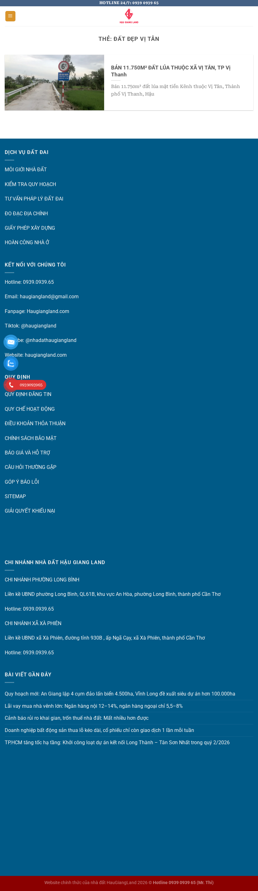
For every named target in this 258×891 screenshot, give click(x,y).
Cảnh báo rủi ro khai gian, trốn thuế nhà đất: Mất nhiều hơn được (77, 718)
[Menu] (10, 16)
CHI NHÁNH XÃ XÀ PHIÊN (33, 623)
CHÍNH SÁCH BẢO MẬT (31, 438)
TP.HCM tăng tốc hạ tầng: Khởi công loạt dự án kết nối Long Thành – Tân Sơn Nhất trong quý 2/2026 (117, 742)
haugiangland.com (46, 355)
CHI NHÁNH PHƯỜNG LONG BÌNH (42, 580)
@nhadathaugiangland (50, 340)
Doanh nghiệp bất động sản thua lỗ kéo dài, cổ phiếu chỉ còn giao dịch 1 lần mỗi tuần (99, 730)
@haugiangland (38, 326)
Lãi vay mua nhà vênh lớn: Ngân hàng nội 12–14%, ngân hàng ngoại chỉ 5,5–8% (94, 706)
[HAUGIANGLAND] (129, 16)
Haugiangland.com (48, 311)
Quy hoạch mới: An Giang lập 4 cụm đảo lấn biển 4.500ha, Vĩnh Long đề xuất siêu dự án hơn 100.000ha (120, 694)
